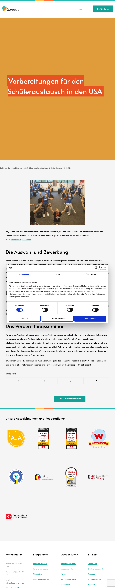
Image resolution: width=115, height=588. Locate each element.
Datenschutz (66, 584)
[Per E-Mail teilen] (96, 381)
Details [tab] (57, 274)
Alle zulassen (90, 319)
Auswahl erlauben (57, 319)
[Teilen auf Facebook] (19, 381)
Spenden (91, 574)
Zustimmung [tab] (24, 274)
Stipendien (37, 574)
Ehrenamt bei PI (94, 579)
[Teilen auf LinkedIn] (70, 381)
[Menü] (81, 9)
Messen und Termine (69, 568)
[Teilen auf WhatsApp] (45, 381)
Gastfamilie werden (41, 579)
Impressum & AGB (68, 579)
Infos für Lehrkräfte (68, 563)
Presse (63, 574)
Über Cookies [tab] (91, 274)
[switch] (45, 310)
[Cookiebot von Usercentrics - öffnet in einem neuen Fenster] (96, 268)
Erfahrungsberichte (96, 568)
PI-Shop (91, 584)
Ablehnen (24, 319)
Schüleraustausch (40, 563)
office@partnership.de (15, 583)
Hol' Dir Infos (103, 8)
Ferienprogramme (40, 568)
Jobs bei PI (92, 563)
